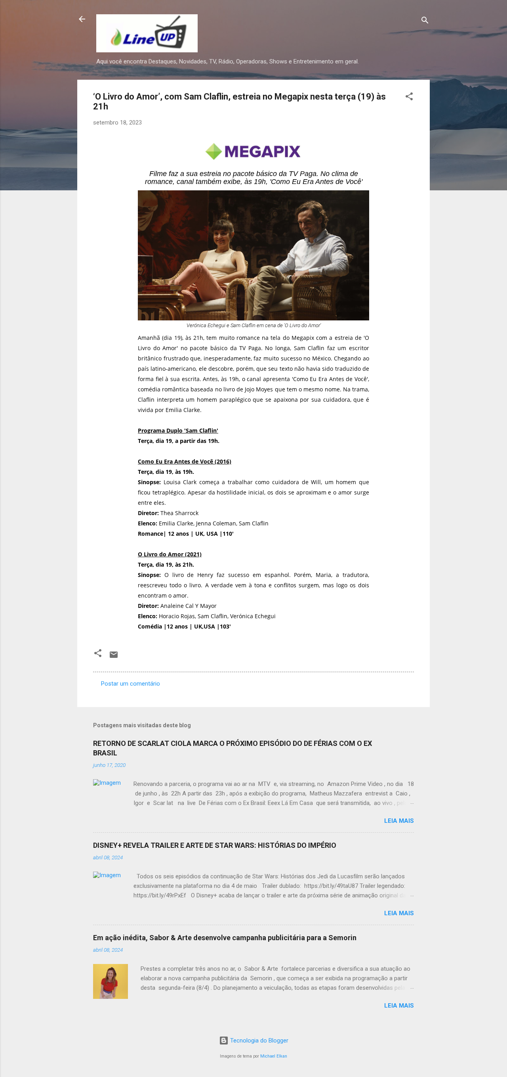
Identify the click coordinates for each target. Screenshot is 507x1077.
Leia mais (399, 820)
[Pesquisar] (425, 22)
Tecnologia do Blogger (258, 1040)
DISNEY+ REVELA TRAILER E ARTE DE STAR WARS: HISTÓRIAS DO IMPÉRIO (214, 845)
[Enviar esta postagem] (113, 657)
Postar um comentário (130, 683)
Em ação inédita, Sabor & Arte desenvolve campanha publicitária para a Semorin (224, 937)
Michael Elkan (273, 1056)
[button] (409, 98)
